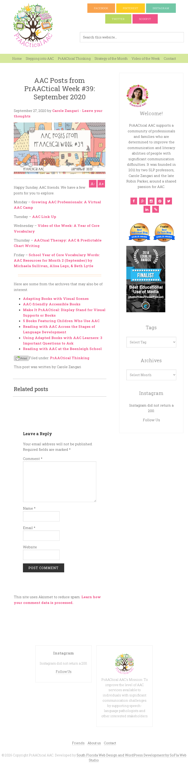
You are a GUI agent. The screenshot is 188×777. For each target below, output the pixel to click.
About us (94, 743)
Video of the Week (146, 58)
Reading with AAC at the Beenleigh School (62, 348)
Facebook (101, 8)
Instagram (161, 8)
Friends (78, 743)
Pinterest (130, 8)
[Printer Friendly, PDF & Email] (21, 358)
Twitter (118, 19)
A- (93, 183)
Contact (170, 58)
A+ (101, 183)
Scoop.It (145, 19)
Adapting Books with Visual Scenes (56, 298)
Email (29, 527)
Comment (32, 458)
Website (30, 547)
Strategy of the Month (111, 58)
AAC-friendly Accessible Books (51, 304)
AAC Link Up (44, 216)
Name (29, 508)
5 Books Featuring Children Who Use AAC (61, 320)
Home (17, 58)
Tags (151, 327)
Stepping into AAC (40, 58)
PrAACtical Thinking (74, 58)
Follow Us (151, 420)
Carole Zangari (65, 110)
